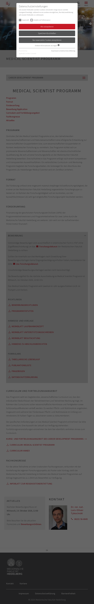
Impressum (55, 51)
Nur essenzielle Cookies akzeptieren (47, 40)
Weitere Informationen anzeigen (46, 45)
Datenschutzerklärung (67, 51)
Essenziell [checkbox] (25, 20)
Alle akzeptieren (47, 26)
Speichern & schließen (47, 33)
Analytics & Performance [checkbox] (41, 20)
